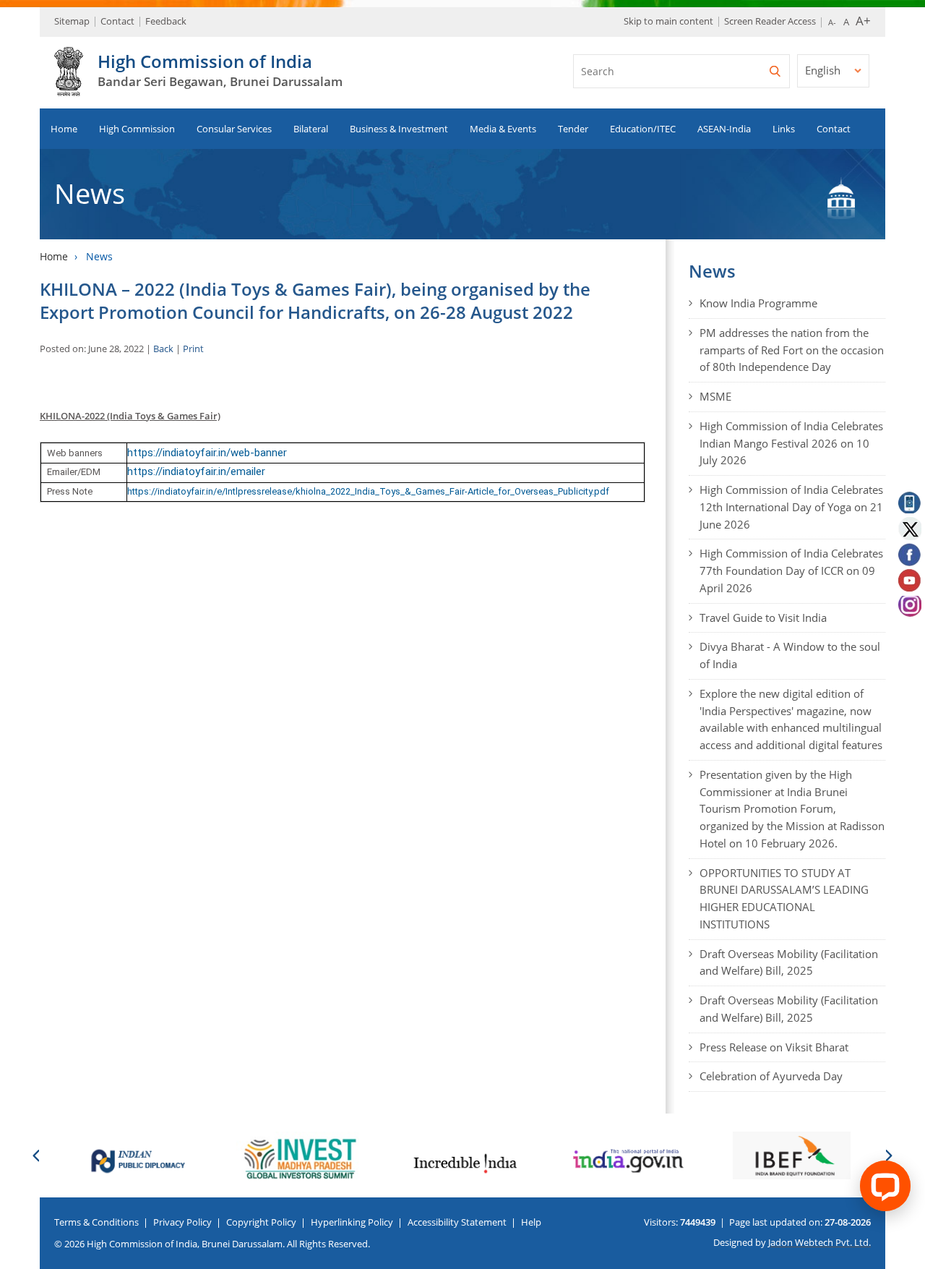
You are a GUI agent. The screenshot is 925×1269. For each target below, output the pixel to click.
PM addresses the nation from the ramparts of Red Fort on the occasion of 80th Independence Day (792, 350)
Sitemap (72, 20)
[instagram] (909, 608)
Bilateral (310, 128)
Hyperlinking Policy (352, 1222)
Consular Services (234, 128)
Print (193, 348)
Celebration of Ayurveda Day (771, 1076)
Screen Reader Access (770, 20)
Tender (573, 128)
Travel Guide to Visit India (763, 617)
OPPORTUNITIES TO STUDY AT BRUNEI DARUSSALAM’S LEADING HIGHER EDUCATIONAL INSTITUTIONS (784, 898)
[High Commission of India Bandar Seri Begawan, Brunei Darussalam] (68, 88)
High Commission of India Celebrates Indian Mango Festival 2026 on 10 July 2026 (791, 443)
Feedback (165, 20)
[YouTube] (909, 581)
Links (784, 128)
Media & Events (503, 128)
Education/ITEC (643, 128)
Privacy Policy (182, 1222)
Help (531, 1222)
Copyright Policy (261, 1222)
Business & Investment (399, 128)
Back (163, 348)
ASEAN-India (724, 128)
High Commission (137, 128)
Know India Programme (758, 303)
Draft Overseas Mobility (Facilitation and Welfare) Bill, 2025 (789, 962)
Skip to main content (668, 20)
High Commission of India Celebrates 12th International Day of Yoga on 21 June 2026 (791, 506)
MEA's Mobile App (909, 501)
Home (64, 128)
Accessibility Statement (457, 1222)
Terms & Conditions (96, 1222)
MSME (715, 396)
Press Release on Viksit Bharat (774, 1047)
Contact (117, 20)
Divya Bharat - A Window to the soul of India (790, 655)
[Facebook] (909, 554)
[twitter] (909, 528)
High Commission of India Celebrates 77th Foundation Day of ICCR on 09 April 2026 (791, 570)
